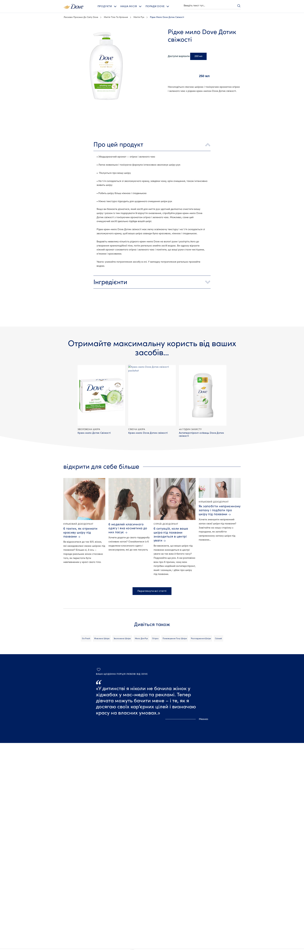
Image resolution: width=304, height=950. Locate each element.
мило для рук (141, 638)
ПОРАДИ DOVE (155, 6)
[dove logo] (73, 6)
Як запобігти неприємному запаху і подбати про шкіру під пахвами (220, 510)
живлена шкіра (101, 638)
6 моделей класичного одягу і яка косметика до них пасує (127, 528)
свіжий (218, 638)
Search (239, 6)
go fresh (86, 638)
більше (63, 30)
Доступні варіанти (179, 56)
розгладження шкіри (201, 638)
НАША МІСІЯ (128, 6)
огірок (155, 638)
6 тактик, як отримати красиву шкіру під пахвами (80, 532)
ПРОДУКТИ (105, 6)
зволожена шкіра (122, 638)
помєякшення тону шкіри (175, 638)
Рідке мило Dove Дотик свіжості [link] (167, 17)
